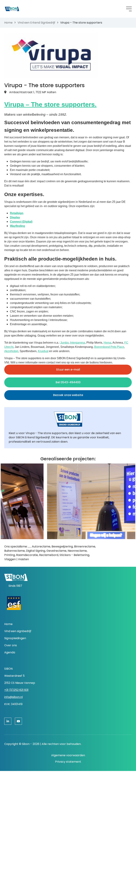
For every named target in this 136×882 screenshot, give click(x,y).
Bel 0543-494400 (68, 382)
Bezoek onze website (68, 395)
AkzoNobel (11, 351)
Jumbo (64, 342)
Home (8, 23)
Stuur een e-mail (68, 370)
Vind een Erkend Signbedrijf (36, 23)
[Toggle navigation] (129, 9)
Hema (107, 342)
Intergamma (77, 342)
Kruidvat (43, 351)
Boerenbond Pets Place (109, 346)
